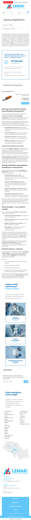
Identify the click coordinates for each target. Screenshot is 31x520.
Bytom (6, 433)
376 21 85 (13, 488)
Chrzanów (22, 417)
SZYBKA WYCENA (8, 2)
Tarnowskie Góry (8, 435)
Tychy (21, 414)
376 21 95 (18, 488)
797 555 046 (17, 61)
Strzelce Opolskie (8, 414)
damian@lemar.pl (15, 63)
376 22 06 (8, 488)
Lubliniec (6, 413)
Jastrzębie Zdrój (24, 411)
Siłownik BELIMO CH (8, 91)
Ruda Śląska (7, 436)
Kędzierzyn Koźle (8, 417)
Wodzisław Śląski (8, 421)
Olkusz (21, 419)
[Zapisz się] (26, 381)
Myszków (22, 422)
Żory (5, 424)
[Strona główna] (15, 6)
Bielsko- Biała (23, 413)
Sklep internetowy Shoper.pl (15, 519)
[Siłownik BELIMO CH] (7, 98)
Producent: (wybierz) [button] (8, 25)
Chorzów (6, 438)
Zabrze (6, 432)
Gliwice (6, 430)
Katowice (6, 427)
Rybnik (6, 419)
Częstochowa (7, 411)
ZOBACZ (15, 320)
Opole (5, 416)
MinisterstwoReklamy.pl (18, 513)
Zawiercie (22, 421)
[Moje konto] (19, 12)
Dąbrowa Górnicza (24, 424)
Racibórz (6, 422)
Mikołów (6, 429)
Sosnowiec (7, 425)
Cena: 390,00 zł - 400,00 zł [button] (9, 28)
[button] (4, 12)
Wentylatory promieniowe (8, 243)
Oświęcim (22, 416)
